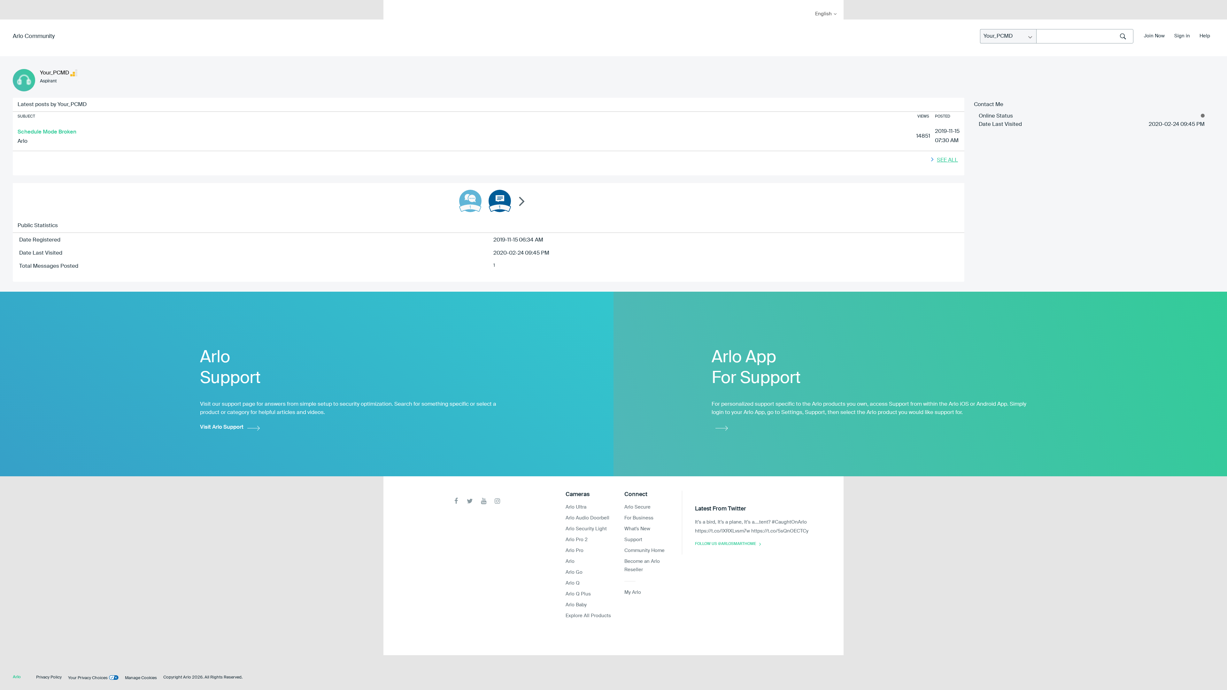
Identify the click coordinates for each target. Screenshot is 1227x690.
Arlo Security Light (586, 528)
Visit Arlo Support (221, 427)
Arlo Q (573, 583)
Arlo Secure (637, 507)
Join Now (1154, 36)
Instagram (497, 501)
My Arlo (392, 4)
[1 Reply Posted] (470, 200)
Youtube (484, 501)
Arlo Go (574, 572)
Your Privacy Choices (88, 678)
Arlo (22, 141)
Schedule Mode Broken (47, 132)
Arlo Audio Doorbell (587, 518)
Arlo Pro (574, 550)
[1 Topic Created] (499, 200)
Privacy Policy (49, 677)
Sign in (1182, 36)
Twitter (470, 501)
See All (947, 160)
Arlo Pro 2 (577, 539)
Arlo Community (34, 36)
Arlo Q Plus (578, 594)
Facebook (456, 501)
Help (1205, 36)
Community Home (644, 550)
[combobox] (1084, 36)
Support (633, 539)
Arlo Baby (576, 604)
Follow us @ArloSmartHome (725, 544)
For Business (638, 518)
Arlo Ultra (576, 507)
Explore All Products (588, 615)
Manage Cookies (141, 678)
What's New (637, 528)
